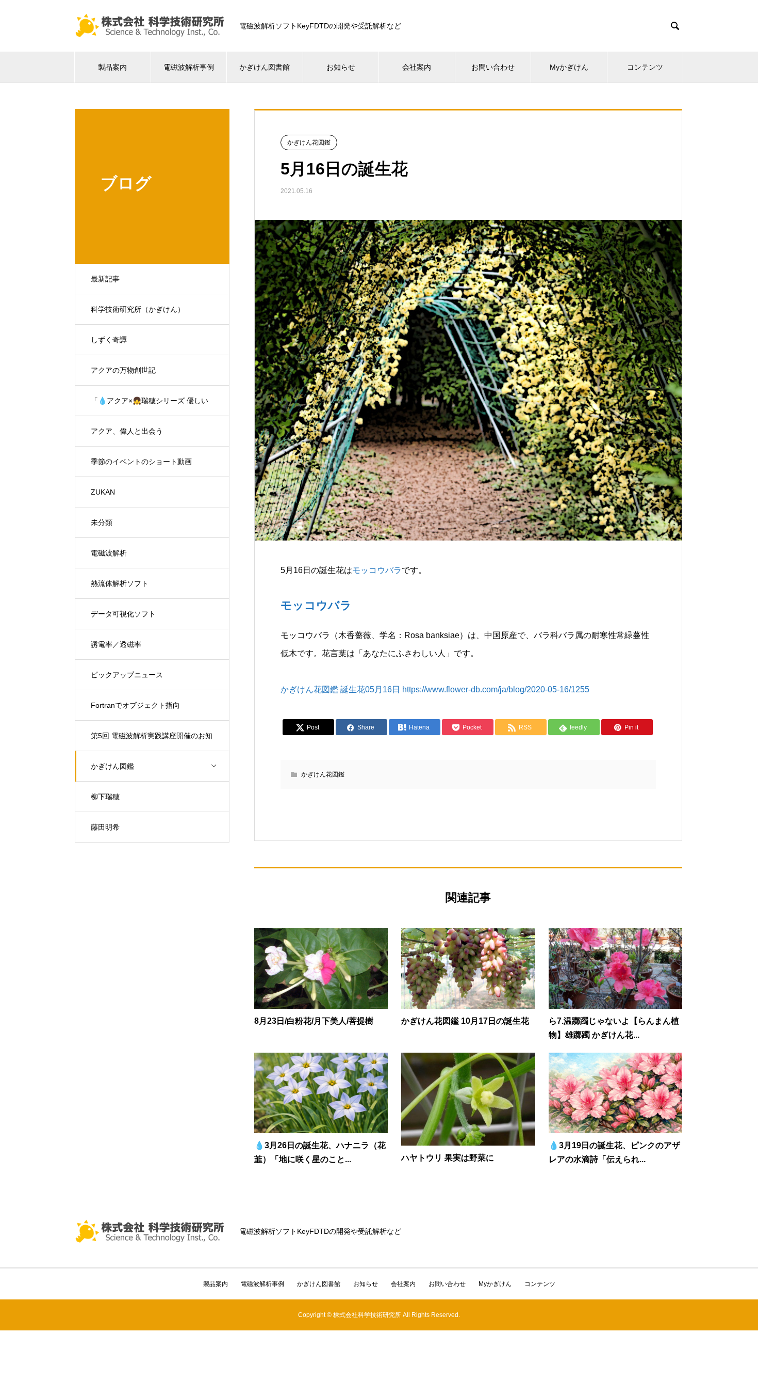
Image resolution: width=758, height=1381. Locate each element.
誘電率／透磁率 (116, 644)
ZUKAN (103, 492)
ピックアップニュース (127, 675)
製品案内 (112, 67)
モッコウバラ (377, 570)
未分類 (101, 522)
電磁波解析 (109, 553)
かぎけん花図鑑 (309, 142)
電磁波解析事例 (188, 67)
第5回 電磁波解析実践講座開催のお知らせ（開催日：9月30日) (151, 741)
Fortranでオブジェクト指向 (135, 705)
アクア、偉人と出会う (127, 431)
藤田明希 (105, 827)
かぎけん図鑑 (112, 766)
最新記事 (105, 279)
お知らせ (340, 67)
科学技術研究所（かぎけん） (138, 309)
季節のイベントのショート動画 (141, 461)
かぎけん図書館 (264, 67)
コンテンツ (645, 67)
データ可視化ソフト (123, 614)
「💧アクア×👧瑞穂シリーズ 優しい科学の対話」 (149, 406)
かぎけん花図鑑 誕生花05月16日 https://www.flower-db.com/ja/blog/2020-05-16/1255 (435, 689)
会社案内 (416, 67)
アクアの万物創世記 (123, 370)
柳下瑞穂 (105, 796)
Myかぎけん (569, 67)
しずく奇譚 (109, 340)
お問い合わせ (493, 67)
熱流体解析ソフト (120, 583)
